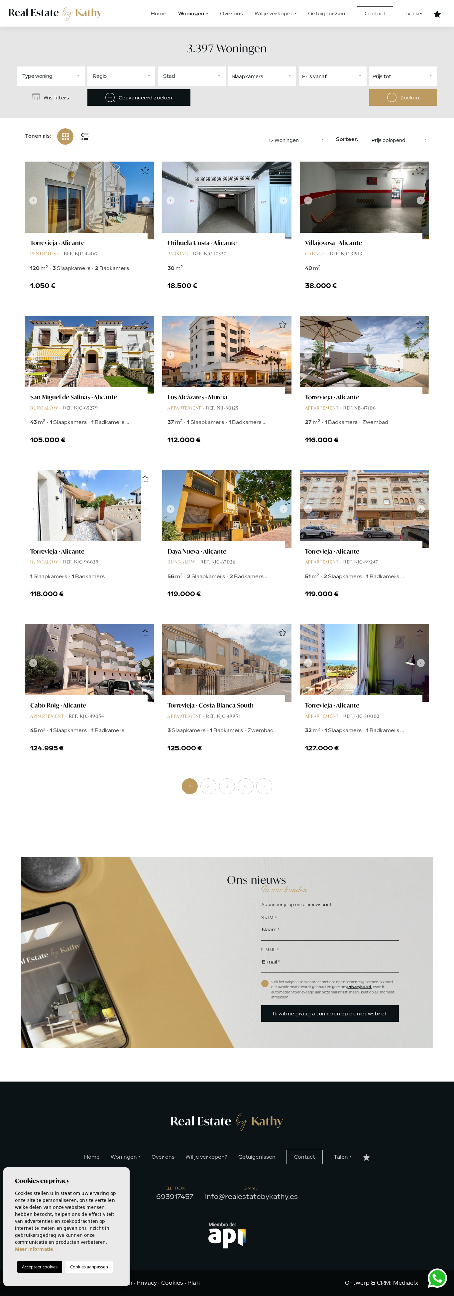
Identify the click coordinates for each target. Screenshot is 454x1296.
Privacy (147, 1283)
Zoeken (409, 97)
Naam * (269, 917)
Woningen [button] (191, 14)
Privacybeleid (359, 987)
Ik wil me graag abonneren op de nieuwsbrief (330, 1013)
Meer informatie (34, 1249)
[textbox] (71, 76)
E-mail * (270, 949)
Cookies (172, 1283)
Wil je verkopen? (275, 14)
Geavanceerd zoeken (144, 97)
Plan (193, 1283)
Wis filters (56, 97)
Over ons (231, 14)
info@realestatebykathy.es (251, 1197)
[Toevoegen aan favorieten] (145, 171)
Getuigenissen (326, 14)
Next (147, 200)
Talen (412, 14)
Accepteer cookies (39, 1267)
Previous (31, 200)
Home (159, 14)
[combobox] (51, 76)
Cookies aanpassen (89, 1267)
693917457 (174, 1197)
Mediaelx (405, 1283)
